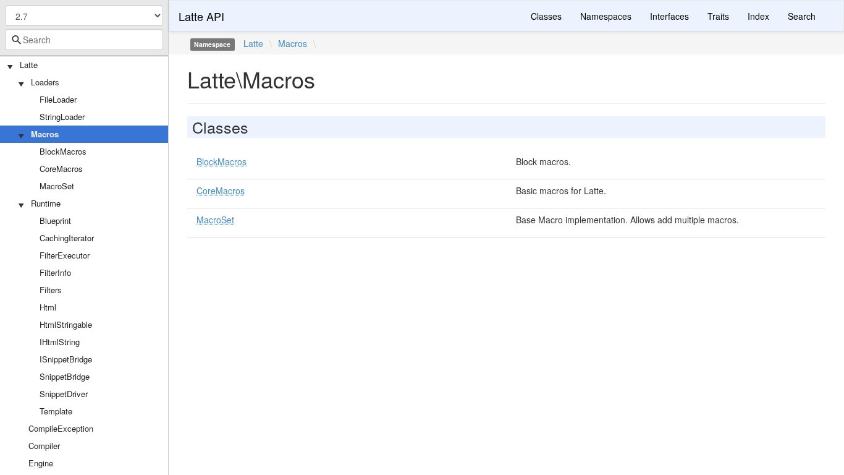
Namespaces (605, 16)
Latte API (201, 16)
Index (758, 16)
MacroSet (57, 186)
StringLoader (62, 116)
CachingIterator (67, 238)
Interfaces (669, 16)
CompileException (60, 428)
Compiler (44, 445)
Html (48, 307)
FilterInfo (55, 272)
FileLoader (58, 99)
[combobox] (84, 39)
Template (56, 411)
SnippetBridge (65, 376)
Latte (29, 65)
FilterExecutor (65, 255)
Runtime (46, 203)
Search (802, 16)
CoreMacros (61, 168)
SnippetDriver (64, 394)
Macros (45, 134)
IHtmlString (60, 342)
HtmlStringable (66, 324)
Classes (546, 16)
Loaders (45, 82)
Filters (51, 290)
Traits (718, 16)
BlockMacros (63, 151)
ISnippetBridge (66, 359)
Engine (40, 463)
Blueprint (55, 220)
